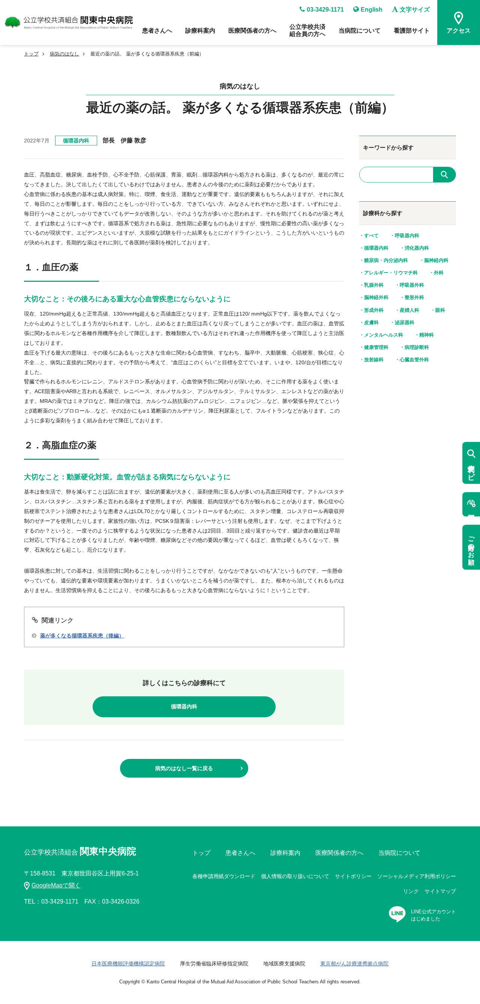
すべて (371, 235)
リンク (411, 891)
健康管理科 (376, 347)
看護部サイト (412, 30)
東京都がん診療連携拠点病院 (354, 964)
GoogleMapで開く (56, 885)
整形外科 (414, 297)
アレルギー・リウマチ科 (391, 272)
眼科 (440, 310)
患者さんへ (157, 30)
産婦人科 (409, 310)
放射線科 (374, 359)
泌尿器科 (404, 322)
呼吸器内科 (407, 235)
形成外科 (374, 310)
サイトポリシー (353, 876)
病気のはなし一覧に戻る (184, 768)
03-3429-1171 (325, 9)
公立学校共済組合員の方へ (308, 30)
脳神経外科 (376, 297)
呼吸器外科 (412, 285)
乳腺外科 (374, 285)
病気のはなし (64, 54)
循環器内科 (76, 141)
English (371, 9)
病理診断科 (417, 347)
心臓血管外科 (414, 359)
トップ (31, 54)
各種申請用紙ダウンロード (223, 876)
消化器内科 (417, 248)
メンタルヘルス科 (383, 335)
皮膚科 (371, 322)
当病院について (360, 30)
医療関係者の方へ (252, 30)
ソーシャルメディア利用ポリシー (416, 876)
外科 (439, 272)
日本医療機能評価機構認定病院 (128, 964)
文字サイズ (415, 9)
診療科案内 (200, 30)
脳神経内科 (436, 260)
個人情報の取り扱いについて (295, 876)
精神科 (426, 335)
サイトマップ (440, 891)
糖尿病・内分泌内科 (386, 260)
